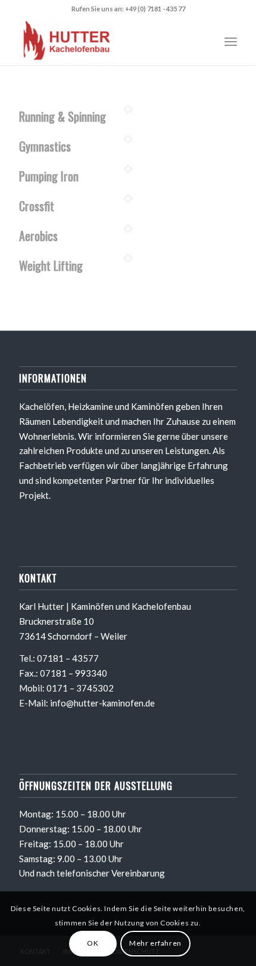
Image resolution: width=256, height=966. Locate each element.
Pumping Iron (49, 176)
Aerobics (38, 236)
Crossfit (36, 206)
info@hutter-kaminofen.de (102, 703)
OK (92, 943)
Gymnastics (45, 146)
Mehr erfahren (155, 943)
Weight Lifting (51, 265)
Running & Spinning (62, 116)
